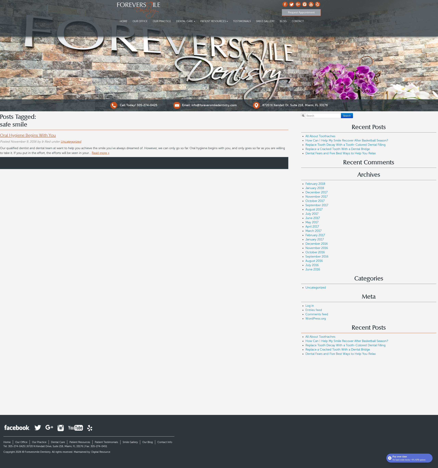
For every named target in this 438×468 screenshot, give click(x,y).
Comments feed (316, 314)
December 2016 (316, 243)
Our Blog (147, 442)
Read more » (100, 153)
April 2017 (312, 226)
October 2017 (315, 201)
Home (123, 21)
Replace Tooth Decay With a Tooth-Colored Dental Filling (345, 144)
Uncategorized (71, 141)
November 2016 (316, 248)
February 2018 (315, 183)
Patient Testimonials (106, 442)
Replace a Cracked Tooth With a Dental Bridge (337, 149)
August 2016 (314, 261)
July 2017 (311, 213)
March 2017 (313, 231)
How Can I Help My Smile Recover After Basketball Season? (346, 140)
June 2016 (312, 269)
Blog (283, 21)
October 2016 (315, 252)
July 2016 (312, 265)
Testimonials (242, 21)
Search (347, 115)
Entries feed (313, 310)
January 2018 (314, 188)
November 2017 (316, 196)
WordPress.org (315, 318)
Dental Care (184, 21)
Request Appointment (301, 12)
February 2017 (315, 235)
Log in (309, 305)
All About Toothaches (320, 136)
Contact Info (164, 442)
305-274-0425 (138, 105)
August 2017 (314, 209)
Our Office (140, 21)
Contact (298, 21)
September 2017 (316, 205)
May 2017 (311, 222)
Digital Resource (100, 452)
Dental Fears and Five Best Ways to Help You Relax (340, 153)
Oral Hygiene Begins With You (28, 135)
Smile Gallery (265, 21)
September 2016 (316, 256)
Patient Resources (213, 21)
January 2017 (314, 239)
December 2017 (316, 192)
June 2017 (312, 218)
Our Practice (162, 21)
